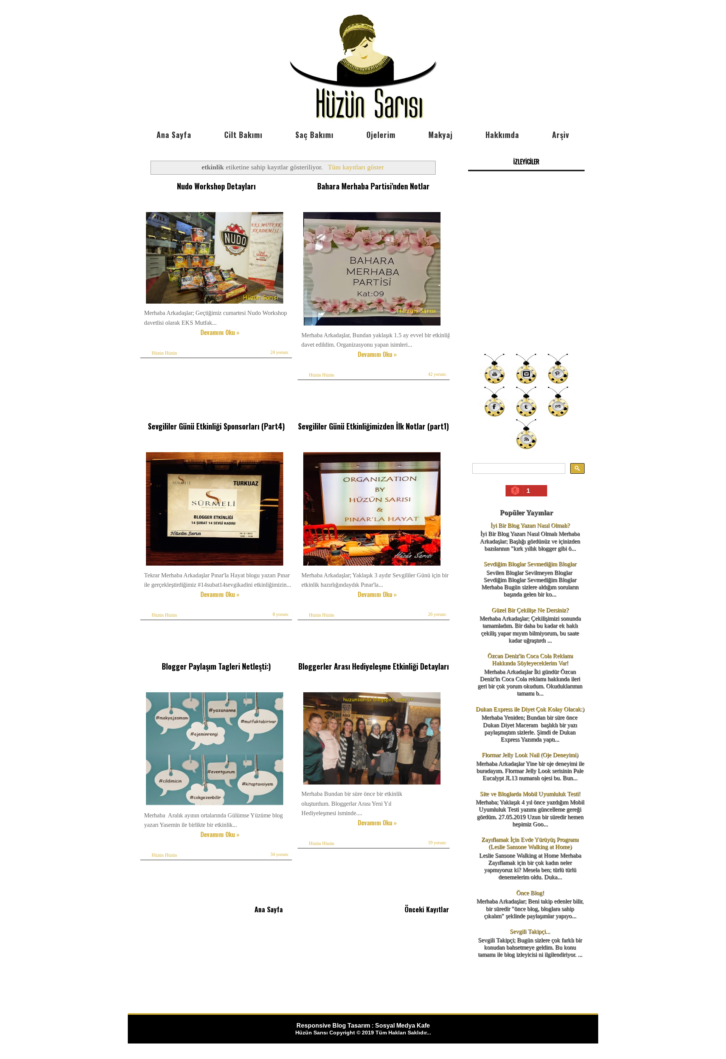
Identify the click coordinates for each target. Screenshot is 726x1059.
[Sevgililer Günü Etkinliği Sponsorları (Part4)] (214, 565)
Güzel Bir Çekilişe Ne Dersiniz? (530, 610)
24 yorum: (279, 352)
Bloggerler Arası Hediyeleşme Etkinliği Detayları (373, 666)
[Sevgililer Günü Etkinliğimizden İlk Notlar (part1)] (371, 565)
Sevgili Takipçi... (530, 931)
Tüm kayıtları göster (355, 167)
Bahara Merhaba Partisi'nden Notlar (373, 186)
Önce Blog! (530, 893)
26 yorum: (437, 614)
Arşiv (560, 134)
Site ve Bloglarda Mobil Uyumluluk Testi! (530, 794)
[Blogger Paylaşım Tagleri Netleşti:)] (214, 805)
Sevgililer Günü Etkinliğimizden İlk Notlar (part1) (373, 426)
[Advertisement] (526, 295)
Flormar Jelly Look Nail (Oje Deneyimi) (530, 755)
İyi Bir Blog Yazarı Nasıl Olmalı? (530, 525)
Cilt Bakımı (243, 134)
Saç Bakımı (314, 134)
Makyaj (440, 134)
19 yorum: (437, 842)
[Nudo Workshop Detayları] (214, 303)
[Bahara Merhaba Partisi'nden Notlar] (371, 325)
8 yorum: (281, 614)
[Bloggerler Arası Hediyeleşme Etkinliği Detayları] (371, 784)
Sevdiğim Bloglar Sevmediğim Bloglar (530, 564)
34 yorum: (279, 854)
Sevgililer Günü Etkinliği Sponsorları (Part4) (216, 426)
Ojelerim (381, 134)
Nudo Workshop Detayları (216, 186)
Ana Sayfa (174, 134)
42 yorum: (437, 374)
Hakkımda (502, 134)
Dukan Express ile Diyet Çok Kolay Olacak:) (530, 709)
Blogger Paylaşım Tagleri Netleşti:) (216, 666)
